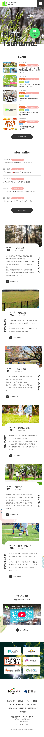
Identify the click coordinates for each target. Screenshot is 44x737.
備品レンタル (12, 708)
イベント (28, 701)
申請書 (35, 701)
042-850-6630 (24, 722)
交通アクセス (20, 704)
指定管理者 (23, 712)
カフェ (12, 704)
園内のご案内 (11, 701)
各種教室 (20, 701)
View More (22, 137)
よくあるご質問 (31, 704)
